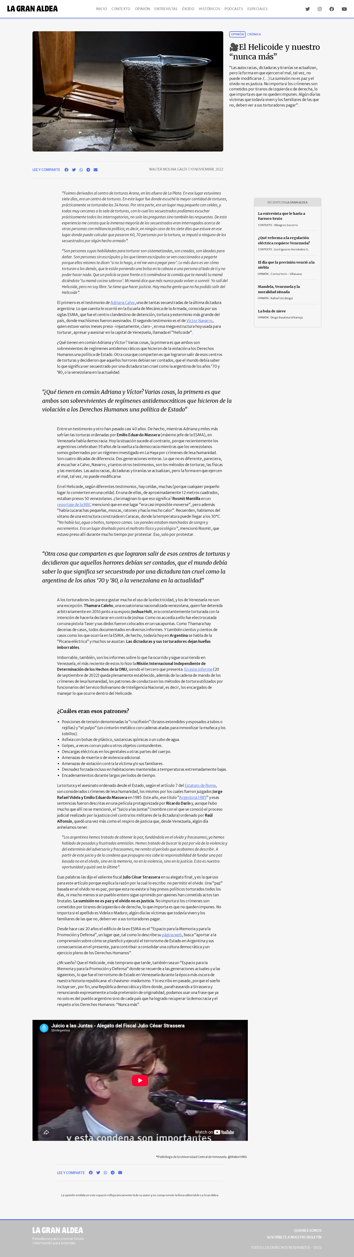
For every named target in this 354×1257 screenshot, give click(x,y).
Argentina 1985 (192, 797)
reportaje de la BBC (74, 504)
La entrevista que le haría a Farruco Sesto (281, 216)
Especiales (258, 9)
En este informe (198, 669)
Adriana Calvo (123, 302)
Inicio (101, 9)
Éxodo (188, 9)
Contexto (120, 9)
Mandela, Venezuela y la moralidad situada (279, 289)
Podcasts (234, 9)
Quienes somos (307, 1230)
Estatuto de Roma (200, 785)
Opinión (142, 9)
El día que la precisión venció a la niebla (286, 265)
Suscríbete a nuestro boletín (294, 1237)
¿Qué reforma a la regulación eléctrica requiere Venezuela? (284, 240)
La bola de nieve (272, 311)
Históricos (209, 9)
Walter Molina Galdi (168, 169)
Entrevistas (166, 9)
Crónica (254, 34)
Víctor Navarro (199, 320)
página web (172, 935)
